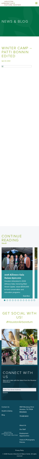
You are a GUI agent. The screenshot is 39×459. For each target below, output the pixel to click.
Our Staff (23, 429)
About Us (23, 425)
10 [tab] (29, 300)
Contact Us (5, 407)
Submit (5, 392)
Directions (23, 412)
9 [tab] (26, 300)
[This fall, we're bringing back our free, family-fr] (28, 338)
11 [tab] (31, 300)
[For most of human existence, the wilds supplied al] (11, 356)
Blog (3, 415)
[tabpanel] (17, 272)
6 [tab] (18, 300)
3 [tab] (10, 300)
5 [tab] (15, 300)
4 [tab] (12, 300)
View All (4, 243)
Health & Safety (7, 411)
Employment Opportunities (24, 434)
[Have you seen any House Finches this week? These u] (11, 338)
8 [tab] (23, 300)
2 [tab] (7, 300)
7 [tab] (20, 300)
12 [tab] (34, 300)
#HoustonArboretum (19, 322)
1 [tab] (4, 300)
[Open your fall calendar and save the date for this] (28, 356)
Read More (26, 296)
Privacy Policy (19, 450)
